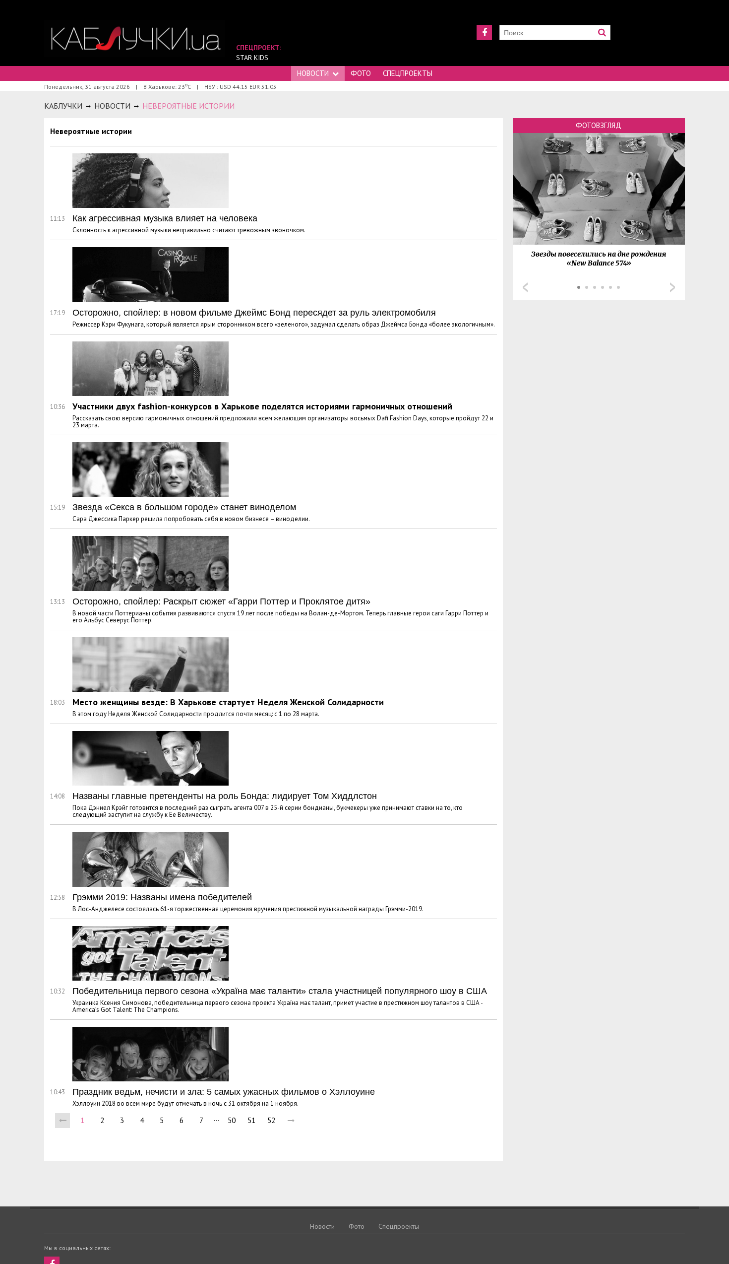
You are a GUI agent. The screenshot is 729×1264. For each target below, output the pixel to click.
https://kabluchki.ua (134, 38)
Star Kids (252, 57)
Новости (313, 73)
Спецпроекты (407, 73)
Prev (525, 287)
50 (232, 1120)
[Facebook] (484, 32)
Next (672, 287)
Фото (361, 73)
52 (271, 1120)
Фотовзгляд (598, 125)
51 (251, 1120)
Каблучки (63, 106)
